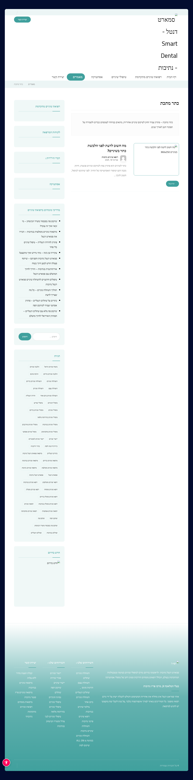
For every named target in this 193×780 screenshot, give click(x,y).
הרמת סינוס (34, 374)
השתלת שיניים (38, 388)
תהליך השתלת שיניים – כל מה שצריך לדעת (43, 292)
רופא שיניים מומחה (50, 489)
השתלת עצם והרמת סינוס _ (85, 685)
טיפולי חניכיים (52, 403)
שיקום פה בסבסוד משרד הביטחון (46, 525)
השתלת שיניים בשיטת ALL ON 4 (84, 738)
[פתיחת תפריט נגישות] (6, 762)
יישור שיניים (53, 439)
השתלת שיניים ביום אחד (48, 395)
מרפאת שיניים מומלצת (49, 468)
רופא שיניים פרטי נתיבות (86, 718)
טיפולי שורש (38, 403)
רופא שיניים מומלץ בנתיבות (48, 504)
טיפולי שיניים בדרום (36, 410)
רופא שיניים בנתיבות (30, 482)
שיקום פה (41, 518)
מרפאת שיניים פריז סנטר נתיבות (25, 694)
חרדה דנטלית (30, 395)
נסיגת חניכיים (55, 697)
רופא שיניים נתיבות (110, 157)
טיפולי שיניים (52, 410)
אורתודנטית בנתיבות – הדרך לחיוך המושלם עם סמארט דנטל (41, 271)
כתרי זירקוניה (35, 446)
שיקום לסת (84, 745)
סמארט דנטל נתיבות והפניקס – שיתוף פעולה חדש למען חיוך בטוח (39, 261)
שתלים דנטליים (36, 532)
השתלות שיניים (52, 381)
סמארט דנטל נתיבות (36, 475)
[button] (23, 26)
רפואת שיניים (28, 504)
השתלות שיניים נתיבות (87, 728)
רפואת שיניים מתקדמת (29, 511)
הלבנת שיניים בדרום (50, 374)
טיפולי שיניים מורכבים (29, 424)
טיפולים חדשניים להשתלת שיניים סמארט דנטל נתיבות (38, 282)
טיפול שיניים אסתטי (29, 431)
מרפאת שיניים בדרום (50, 460)
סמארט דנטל (52, 475)
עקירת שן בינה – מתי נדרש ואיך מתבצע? (38, 252)
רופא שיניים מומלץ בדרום (48, 496)
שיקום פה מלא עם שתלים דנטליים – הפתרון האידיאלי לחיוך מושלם (40, 313)
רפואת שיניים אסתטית (49, 511)
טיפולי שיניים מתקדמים (49, 431)
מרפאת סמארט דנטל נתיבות (32, 453)
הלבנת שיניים (34, 367)
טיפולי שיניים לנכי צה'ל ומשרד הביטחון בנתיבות (55, 721)
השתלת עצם (53, 388)
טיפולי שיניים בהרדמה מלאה (47, 417)
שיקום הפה (53, 518)
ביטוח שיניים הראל (50, 367)
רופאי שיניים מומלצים (50, 482)
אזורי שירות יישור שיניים (57, 680)
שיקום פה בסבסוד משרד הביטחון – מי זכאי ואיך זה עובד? (39, 223)
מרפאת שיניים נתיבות (29, 468)
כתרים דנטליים (52, 453)
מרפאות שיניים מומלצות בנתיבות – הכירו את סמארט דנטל (38, 234)
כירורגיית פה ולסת (51, 446)
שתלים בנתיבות (52, 532)
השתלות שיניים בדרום (34, 381)
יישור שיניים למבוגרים (36, 439)
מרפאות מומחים (25, 702)
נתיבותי (29, 716)
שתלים (86, 678)
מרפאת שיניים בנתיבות (30, 460)
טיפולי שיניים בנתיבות (50, 424)
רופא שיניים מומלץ (32, 489)
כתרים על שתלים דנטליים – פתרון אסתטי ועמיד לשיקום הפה (41, 303)
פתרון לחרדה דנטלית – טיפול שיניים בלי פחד (40, 244)
